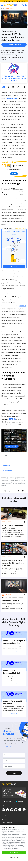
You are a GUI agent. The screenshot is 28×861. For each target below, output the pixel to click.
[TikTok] (7, 809)
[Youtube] (11, 809)
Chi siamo (4, 819)
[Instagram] (3, 809)
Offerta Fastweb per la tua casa (14, 1)
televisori (23, 306)
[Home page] (10, 5)
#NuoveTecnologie (7, 470)
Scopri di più (12, 446)
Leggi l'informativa (7, 747)
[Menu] (2, 5)
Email (22, 490)
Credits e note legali (7, 822)
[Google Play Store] (19, 801)
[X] (24, 809)
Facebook (14, 490)
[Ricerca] (23, 5)
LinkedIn (6, 490)
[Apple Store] (7, 801)
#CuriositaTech (6, 468)
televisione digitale (12, 98)
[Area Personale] (26, 5)
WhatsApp (18, 490)
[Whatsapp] (15, 809)
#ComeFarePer (6, 465)
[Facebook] (19, 809)
